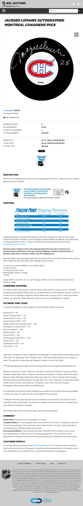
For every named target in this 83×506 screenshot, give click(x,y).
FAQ (51, 463)
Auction (45, 146)
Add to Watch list (12, 117)
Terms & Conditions (24, 463)
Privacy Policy (40, 463)
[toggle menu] (4, 10)
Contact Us (62, 463)
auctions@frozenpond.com (14, 244)
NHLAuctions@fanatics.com (43, 445)
